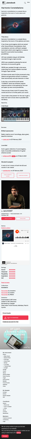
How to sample (7, 406)
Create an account (7, 418)
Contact (5, 411)
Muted (5, 362)
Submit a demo (5, 228)
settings (18, 433)
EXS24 (4, 393)
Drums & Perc (6, 379)
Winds (4, 372)
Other (4, 386)
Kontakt (5, 392)
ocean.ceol (6, 139)
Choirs (4, 371)
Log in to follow (8, 218)
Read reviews (5, 282)
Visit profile (22, 218)
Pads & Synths (6, 376)
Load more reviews (23, 175)
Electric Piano (7, 357)
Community (6, 419)
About (4, 410)
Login (4, 421)
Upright (6, 367)
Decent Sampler (6, 395)
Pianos (4, 354)
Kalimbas (5, 384)
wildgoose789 (9, 156)
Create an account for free (10, 321)
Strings (4, 369)
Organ (4, 377)
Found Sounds (6, 382)
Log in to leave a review (8, 175)
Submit (4, 403)
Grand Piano (7, 361)
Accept (5, 436)
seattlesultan (6, 170)
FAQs (5, 408)
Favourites (4, 290)
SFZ (4, 397)
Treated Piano (7, 366)
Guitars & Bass (6, 374)
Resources (6, 405)
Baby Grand (7, 356)
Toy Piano (6, 364)
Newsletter (5, 413)
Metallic (5, 381)
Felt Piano (6, 359)
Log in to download (12, 317)
